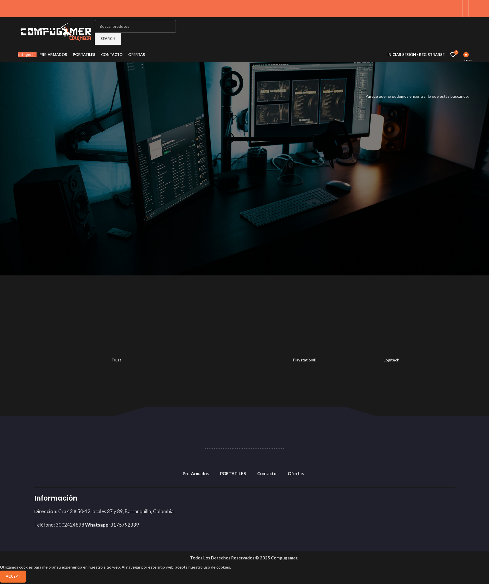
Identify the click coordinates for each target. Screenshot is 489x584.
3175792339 (112, 525)
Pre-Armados (196, 473)
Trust (116, 359)
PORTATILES (233, 473)
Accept (13, 576)
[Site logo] (56, 31)
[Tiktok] (416, 502)
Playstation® (305, 359)
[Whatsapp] (447, 502)
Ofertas (296, 473)
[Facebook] (400, 502)
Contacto (266, 473)
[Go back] (13, 70)
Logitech (391, 359)
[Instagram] (431, 502)
